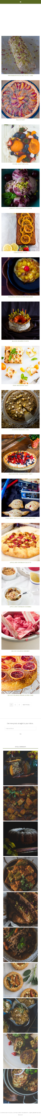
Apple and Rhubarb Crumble (20, 607)
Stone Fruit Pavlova (20, 164)
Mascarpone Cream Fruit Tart (20, 474)
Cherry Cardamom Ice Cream (20, 208)
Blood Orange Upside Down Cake (20, 695)
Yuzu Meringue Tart (20, 385)
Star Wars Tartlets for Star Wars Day (20, 518)
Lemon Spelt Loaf (20, 252)
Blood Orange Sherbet (21, 651)
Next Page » (26, 705)
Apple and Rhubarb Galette (20, 562)
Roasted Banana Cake (20, 429)
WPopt (20, 1115)
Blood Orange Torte (20, 341)
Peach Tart (20, 120)
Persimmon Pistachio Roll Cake (20, 75)
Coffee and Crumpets (20, 21)
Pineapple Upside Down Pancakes (20, 297)
